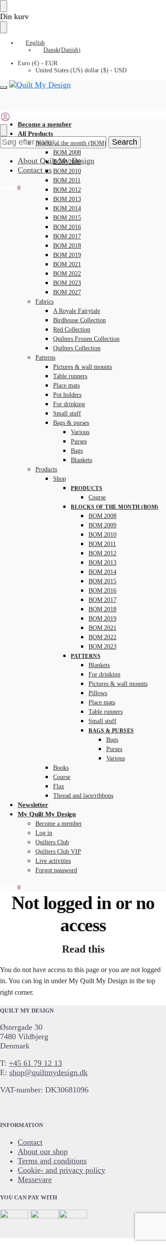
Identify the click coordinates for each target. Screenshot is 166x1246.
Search (124, 142)
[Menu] (3, 87)
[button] (10, 187)
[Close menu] (3, 6)
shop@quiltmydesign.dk (48, 1072)
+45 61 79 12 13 (35, 1063)
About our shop (43, 1151)
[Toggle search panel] (3, 130)
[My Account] (5, 119)
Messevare (35, 1179)
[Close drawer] (3, 27)
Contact (30, 1142)
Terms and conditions (52, 1160)
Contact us (35, 170)
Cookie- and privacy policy (61, 1170)
